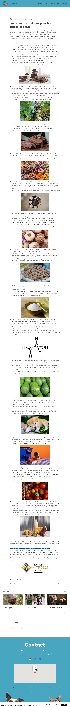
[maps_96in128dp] (30, 659)
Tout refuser (56, 704)
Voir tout (65, 591)
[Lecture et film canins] (57, 599)
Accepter (64, 704)
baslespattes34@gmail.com (45, 654)
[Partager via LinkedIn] (17, 579)
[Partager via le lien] (20, 579)
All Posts (5, 9)
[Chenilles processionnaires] (13, 599)
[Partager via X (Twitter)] (13, 579)
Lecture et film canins (55, 607)
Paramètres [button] (48, 704)
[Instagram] (35, 659)
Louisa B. (13, 4)
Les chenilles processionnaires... (10, 608)
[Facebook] (40, 659)
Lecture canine (31, 607)
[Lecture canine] (35, 599)
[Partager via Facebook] (10, 579)
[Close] (68, 704)
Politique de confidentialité (33, 705)
